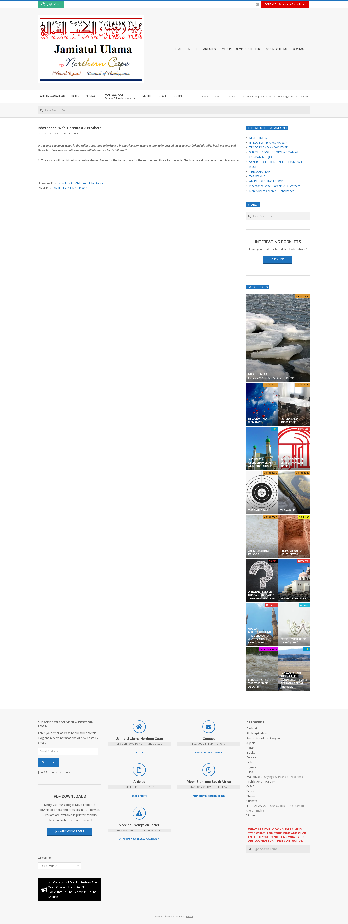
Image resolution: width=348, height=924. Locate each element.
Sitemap (189, 916)
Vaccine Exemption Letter (139, 825)
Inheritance (71, 133)
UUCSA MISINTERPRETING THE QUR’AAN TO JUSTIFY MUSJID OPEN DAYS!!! (259, 635)
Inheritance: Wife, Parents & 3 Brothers (274, 186)
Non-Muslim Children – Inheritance (81, 183)
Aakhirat (304, 517)
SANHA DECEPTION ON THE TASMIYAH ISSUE (292, 463)
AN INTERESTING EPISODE (71, 188)
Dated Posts (139, 795)
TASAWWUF (257, 176)
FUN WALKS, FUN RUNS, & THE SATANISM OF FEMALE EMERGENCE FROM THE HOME (293, 679)
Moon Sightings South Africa (209, 782)
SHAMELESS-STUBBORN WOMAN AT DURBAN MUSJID (260, 463)
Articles (139, 782)
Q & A (45, 133)
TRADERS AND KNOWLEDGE (268, 147)
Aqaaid (304, 605)
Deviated (303, 428)
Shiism (273, 561)
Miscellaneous (268, 649)
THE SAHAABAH (259, 171)
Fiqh (274, 428)
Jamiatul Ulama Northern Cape (139, 739)
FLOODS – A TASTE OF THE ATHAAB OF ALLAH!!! (261, 683)
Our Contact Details (208, 752)
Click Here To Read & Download (139, 839)
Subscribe (48, 762)
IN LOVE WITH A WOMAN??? (268, 142)
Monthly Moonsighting (209, 795)
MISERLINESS (258, 138)
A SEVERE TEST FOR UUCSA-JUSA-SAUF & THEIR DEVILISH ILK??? (261, 595)
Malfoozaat (302, 296)
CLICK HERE (277, 259)
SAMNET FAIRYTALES (293, 598)
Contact (209, 739)
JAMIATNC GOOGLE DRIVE (69, 831)
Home (139, 752)
